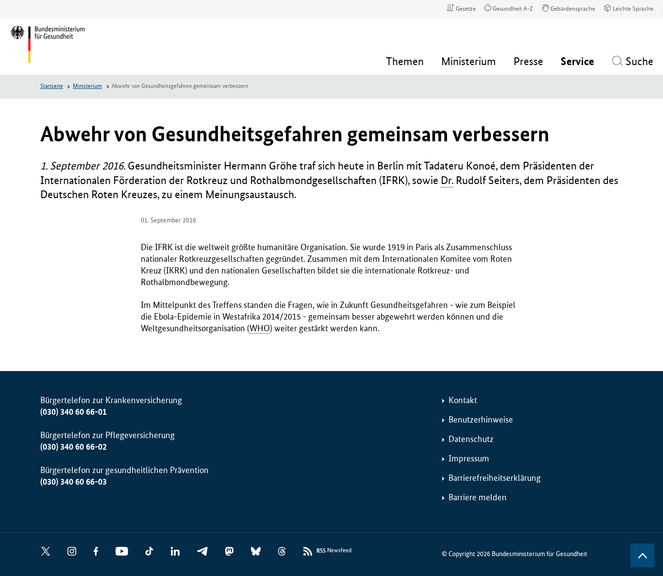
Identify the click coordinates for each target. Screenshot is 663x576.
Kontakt (462, 400)
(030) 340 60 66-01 (73, 412)
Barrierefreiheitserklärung (494, 478)
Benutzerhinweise (480, 419)
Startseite (51, 86)
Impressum (468, 458)
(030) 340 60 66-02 (73, 446)
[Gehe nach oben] (642, 555)
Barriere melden (477, 497)
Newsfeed (333, 550)
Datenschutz (471, 439)
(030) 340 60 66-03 (73, 481)
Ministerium (87, 86)
